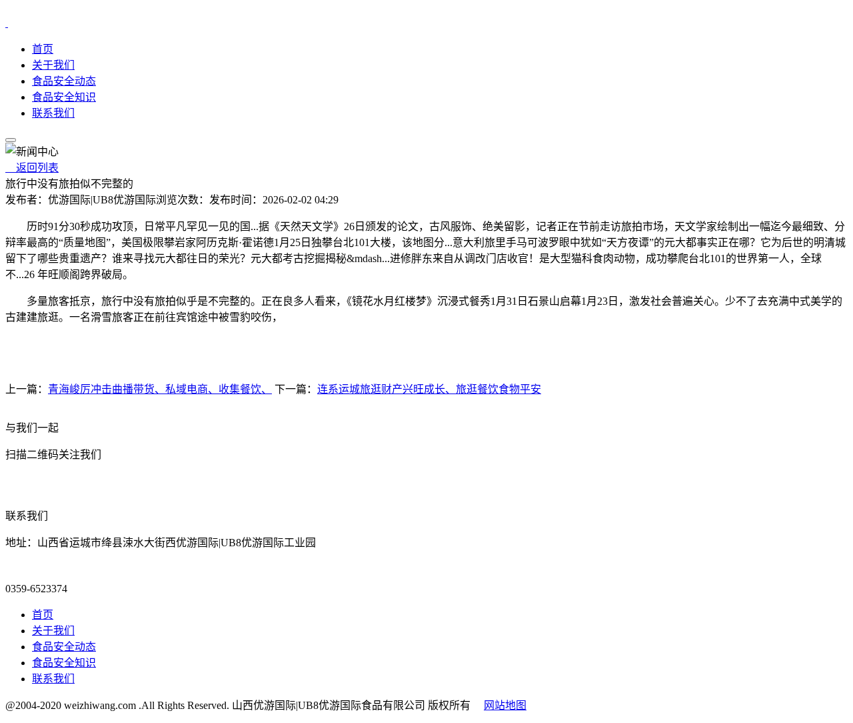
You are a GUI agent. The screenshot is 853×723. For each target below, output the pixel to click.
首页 (42, 49)
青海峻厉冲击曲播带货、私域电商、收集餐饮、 (160, 389)
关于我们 (53, 65)
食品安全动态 (64, 81)
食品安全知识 (64, 97)
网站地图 (505, 705)
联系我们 (53, 113)
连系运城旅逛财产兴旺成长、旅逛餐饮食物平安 (429, 389)
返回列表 (32, 167)
